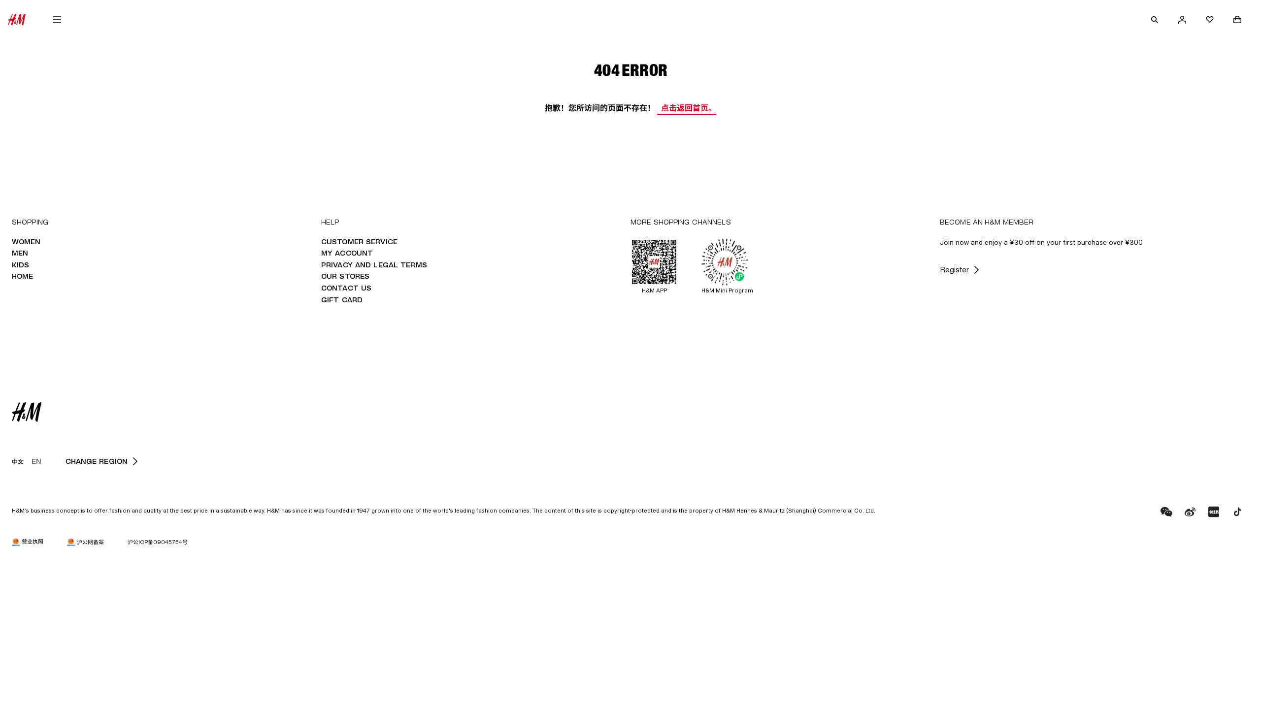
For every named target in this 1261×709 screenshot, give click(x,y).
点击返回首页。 (688, 108)
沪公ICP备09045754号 (158, 542)
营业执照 (32, 541)
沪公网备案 (90, 542)
